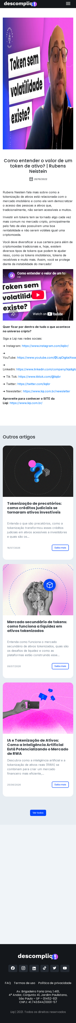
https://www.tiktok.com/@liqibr (39, 376)
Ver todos (38, 812)
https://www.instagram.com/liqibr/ (45, 346)
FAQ (8, 983)
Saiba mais (60, 547)
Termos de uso (24, 983)
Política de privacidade (54, 983)
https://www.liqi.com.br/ (26, 403)
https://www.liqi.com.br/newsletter (46, 391)
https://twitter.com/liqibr (33, 384)
